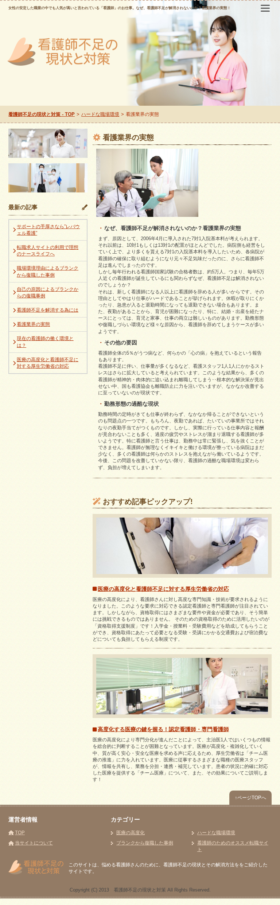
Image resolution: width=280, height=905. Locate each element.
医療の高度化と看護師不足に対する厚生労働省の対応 (163, 589)
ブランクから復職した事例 (144, 843)
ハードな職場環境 (216, 832)
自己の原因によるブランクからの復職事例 (47, 292)
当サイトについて (34, 843)
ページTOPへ (250, 797)
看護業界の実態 (33, 324)
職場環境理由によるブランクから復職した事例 (47, 271)
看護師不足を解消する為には (47, 310)
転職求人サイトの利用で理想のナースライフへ (47, 251)
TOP (20, 832)
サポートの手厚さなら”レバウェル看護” (48, 230)
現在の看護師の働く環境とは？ (45, 342)
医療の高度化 (130, 832)
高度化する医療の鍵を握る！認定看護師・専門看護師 (163, 729)
